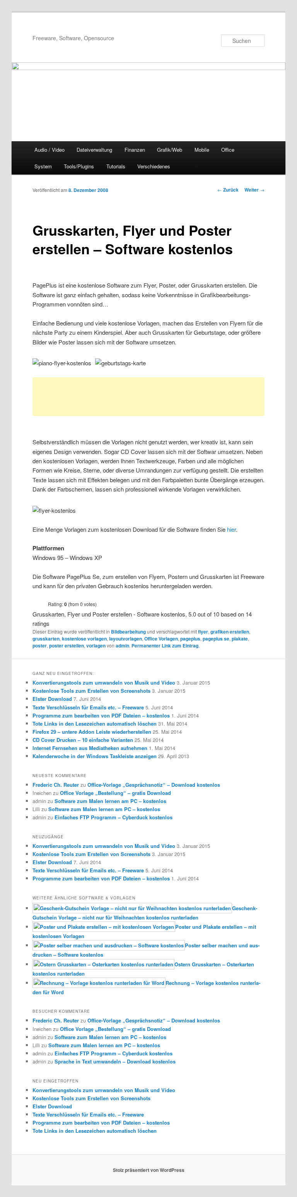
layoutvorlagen (125, 638)
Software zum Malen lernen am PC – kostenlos (110, 801)
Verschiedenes (153, 166)
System (43, 166)
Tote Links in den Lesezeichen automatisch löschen (94, 723)
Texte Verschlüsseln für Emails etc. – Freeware (88, 707)
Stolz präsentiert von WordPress (148, 1169)
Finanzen (135, 149)
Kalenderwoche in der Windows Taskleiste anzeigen (94, 756)
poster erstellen (66, 645)
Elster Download (52, 698)
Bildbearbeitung (128, 631)
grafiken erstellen (229, 631)
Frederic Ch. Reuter (55, 784)
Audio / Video (49, 149)
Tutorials (115, 166)
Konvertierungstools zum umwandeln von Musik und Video (103, 682)
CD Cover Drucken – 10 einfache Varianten (82, 739)
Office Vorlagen (161, 638)
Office (227, 149)
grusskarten (46, 638)
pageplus (190, 638)
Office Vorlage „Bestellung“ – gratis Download (115, 792)
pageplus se (216, 638)
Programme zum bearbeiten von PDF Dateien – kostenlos (101, 715)
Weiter (254, 189)
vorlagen (96, 645)
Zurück (228, 189)
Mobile (202, 149)
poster (39, 645)
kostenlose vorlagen (84, 638)
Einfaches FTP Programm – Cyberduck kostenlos (113, 817)
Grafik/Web (169, 149)
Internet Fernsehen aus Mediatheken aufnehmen (89, 748)
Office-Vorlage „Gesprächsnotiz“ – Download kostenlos (153, 784)
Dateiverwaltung (94, 149)
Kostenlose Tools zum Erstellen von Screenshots (91, 690)
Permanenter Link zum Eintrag (164, 645)
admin (122, 645)
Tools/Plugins (79, 166)
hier (231, 529)
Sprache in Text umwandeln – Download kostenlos (115, 1061)
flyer (203, 631)
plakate (240, 638)
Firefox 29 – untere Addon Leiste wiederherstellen (91, 731)
